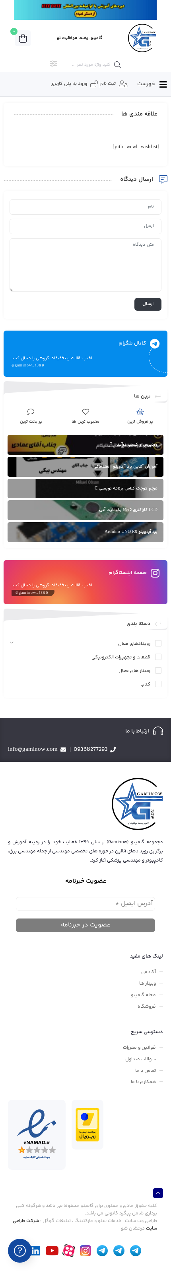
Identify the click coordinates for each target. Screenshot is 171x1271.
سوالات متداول (140, 1059)
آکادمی (148, 972)
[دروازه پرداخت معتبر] (87, 1124)
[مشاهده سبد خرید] (23, 38)
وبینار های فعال (134, 671)
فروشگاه (147, 1006)
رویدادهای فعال (134, 644)
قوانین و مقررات (139, 1048)
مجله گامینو (143, 995)
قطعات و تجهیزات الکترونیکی (120, 657)
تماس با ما (145, 1070)
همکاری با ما (143, 1082)
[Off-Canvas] (163, 84)
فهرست (146, 84)
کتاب (145, 684)
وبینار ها (147, 983)
